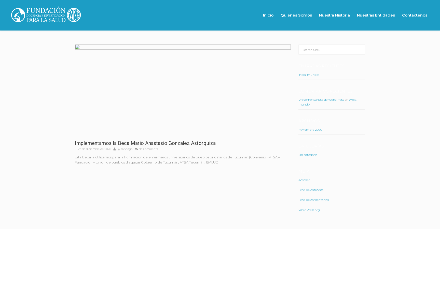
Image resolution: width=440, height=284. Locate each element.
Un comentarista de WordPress (321, 99)
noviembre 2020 (310, 129)
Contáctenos (414, 15)
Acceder (304, 180)
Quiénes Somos (296, 15)
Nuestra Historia (334, 15)
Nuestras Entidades (376, 15)
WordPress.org (309, 210)
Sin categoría (308, 155)
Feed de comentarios (313, 200)
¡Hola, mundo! (308, 75)
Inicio (268, 15)
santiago (126, 149)
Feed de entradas (310, 190)
